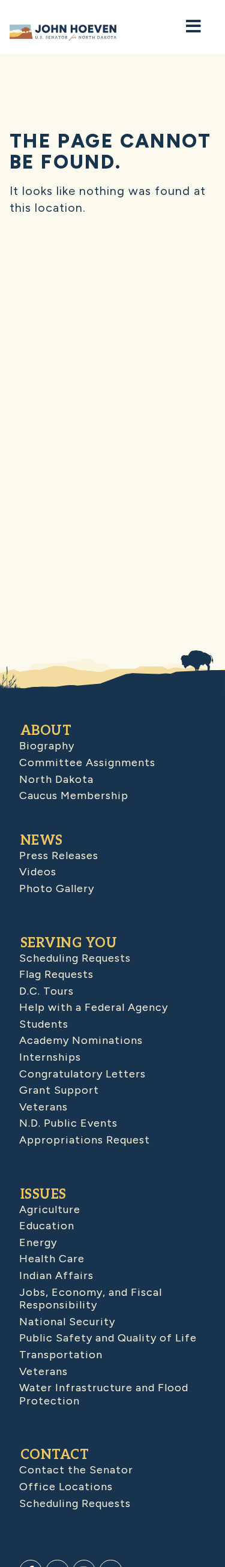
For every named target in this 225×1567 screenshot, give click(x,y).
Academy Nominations (81, 1040)
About (46, 730)
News (41, 840)
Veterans (43, 1106)
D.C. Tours (46, 991)
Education (46, 1225)
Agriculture (49, 1209)
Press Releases (58, 855)
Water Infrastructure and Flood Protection (103, 1394)
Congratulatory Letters (82, 1073)
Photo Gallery (56, 888)
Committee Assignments (87, 762)
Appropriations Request (84, 1139)
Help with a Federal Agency (93, 1007)
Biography (46, 745)
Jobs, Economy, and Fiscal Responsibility (90, 1299)
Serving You (69, 943)
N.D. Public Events (68, 1123)
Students (43, 1024)
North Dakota (56, 779)
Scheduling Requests (75, 958)
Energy (38, 1242)
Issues (43, 1194)
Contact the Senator (76, 1469)
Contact (54, 1454)
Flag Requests (56, 974)
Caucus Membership (73, 795)
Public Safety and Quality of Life (108, 1337)
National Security (67, 1321)
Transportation (61, 1354)
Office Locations (66, 1486)
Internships (50, 1057)
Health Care (52, 1258)
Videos (37, 871)
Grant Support (59, 1090)
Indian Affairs (56, 1275)
